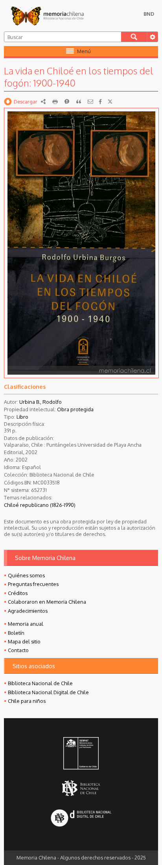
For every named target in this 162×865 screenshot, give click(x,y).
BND (149, 14)
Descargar (25, 101)
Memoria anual (25, 624)
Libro (22, 417)
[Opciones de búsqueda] (152, 37)
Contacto (18, 650)
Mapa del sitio (24, 641)
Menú (84, 51)
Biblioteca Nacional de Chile (40, 683)
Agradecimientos (28, 611)
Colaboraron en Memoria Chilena (47, 602)
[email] (90, 101)
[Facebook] (100, 101)
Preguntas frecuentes (33, 584)
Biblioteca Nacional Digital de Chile (48, 692)
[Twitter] (110, 101)
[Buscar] (134, 37)
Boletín (16, 633)
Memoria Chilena (47, 16)
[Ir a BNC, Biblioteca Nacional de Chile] (81, 788)
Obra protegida (75, 409)
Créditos (18, 593)
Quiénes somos (26, 575)
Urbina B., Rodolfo (40, 402)
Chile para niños (27, 701)
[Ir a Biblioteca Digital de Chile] (81, 819)
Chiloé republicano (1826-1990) (39, 505)
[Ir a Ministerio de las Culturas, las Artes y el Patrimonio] (81, 754)
